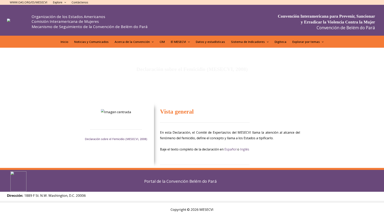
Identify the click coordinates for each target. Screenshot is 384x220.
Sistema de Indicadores (248, 42)
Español (230, 149)
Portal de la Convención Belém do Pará (180, 181)
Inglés (244, 149)
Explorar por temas (306, 42)
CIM (162, 42)
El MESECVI (178, 42)
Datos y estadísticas (210, 42)
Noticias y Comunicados (91, 42)
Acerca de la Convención (132, 42)
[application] (152, 42)
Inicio (64, 42)
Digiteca (280, 42)
